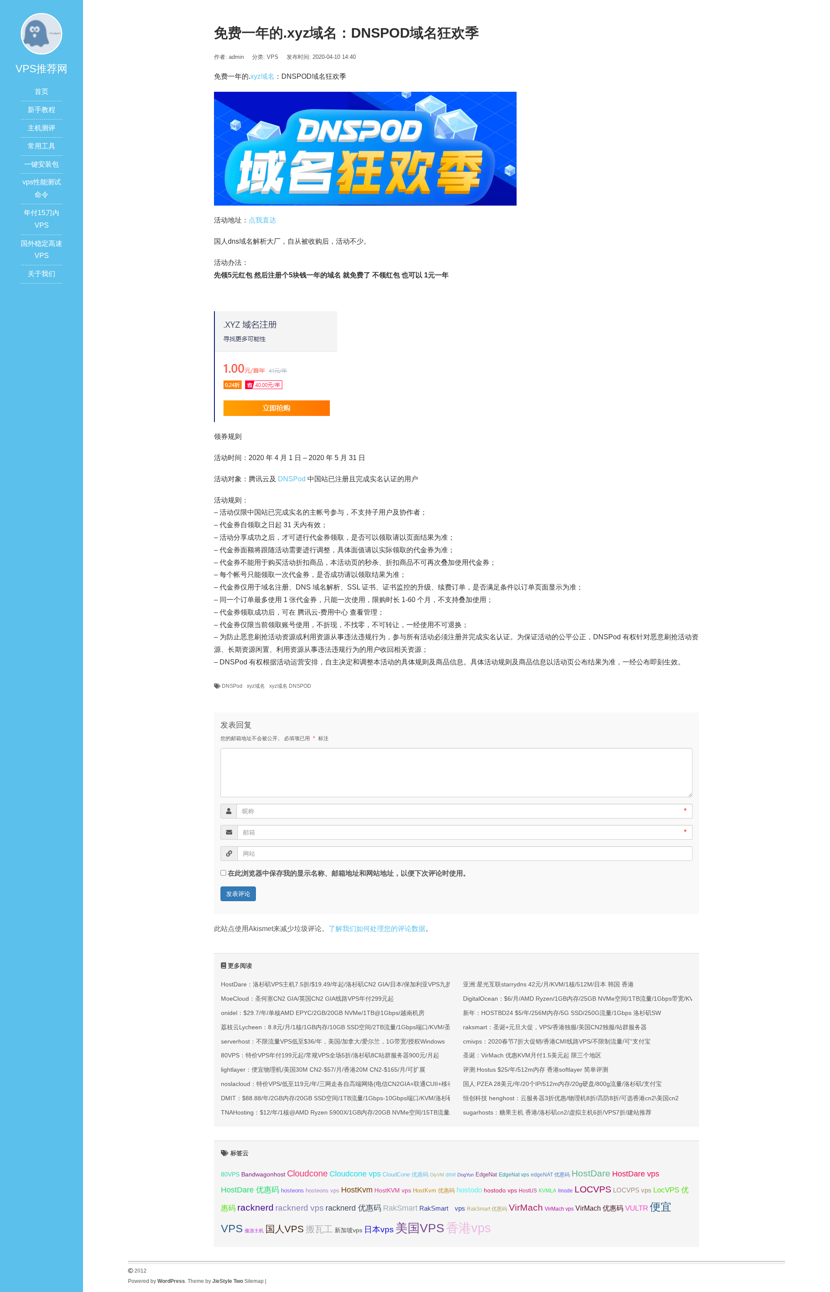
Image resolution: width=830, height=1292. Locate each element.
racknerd (255, 1207)
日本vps (379, 1229)
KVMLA (547, 1191)
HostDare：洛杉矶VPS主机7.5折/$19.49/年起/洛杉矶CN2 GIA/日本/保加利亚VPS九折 (336, 984)
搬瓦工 (319, 1229)
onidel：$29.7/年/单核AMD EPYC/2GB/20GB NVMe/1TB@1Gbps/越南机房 (323, 1012)
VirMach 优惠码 (599, 1208)
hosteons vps (322, 1190)
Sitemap (254, 1281)
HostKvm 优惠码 (434, 1190)
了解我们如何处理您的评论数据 (377, 928)
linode (565, 1191)
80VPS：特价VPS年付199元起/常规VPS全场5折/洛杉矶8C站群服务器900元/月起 (330, 1055)
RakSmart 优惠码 (487, 1209)
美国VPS (420, 1228)
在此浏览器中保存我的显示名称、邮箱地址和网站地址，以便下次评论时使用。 (349, 873)
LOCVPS (593, 1189)
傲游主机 (254, 1230)
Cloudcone (307, 1173)
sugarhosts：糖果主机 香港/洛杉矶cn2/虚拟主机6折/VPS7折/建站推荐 (557, 1112)
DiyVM (437, 1174)
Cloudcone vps (355, 1174)
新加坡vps (348, 1230)
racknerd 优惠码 (353, 1208)
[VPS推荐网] (41, 33)
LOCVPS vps (632, 1190)
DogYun (465, 1174)
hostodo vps (500, 1190)
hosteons (292, 1190)
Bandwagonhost (263, 1174)
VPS (272, 57)
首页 (41, 91)
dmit (451, 1175)
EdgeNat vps (514, 1174)
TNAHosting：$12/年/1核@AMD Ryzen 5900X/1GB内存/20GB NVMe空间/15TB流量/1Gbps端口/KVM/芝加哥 (368, 1112)
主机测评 (41, 128)
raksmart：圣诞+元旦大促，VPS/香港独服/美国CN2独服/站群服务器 (555, 1027)
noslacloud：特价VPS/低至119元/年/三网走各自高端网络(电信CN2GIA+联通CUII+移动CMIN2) (348, 1083)
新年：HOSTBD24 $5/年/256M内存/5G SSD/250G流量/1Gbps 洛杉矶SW (562, 1012)
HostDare (590, 1173)
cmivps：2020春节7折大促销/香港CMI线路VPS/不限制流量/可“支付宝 (557, 1041)
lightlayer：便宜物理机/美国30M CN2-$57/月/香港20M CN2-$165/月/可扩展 (323, 1069)
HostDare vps (635, 1174)
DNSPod (292, 479)
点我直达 (262, 220)
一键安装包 (41, 164)
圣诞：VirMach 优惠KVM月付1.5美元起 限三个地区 (532, 1055)
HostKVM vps (392, 1190)
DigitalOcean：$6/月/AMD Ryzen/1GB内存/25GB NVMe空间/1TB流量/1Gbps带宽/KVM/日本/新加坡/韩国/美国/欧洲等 (621, 998)
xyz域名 (262, 76)
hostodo (469, 1190)
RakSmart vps (442, 1208)
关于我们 (41, 273)
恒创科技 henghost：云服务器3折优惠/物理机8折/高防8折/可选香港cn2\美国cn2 (571, 1098)
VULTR (636, 1208)
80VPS (230, 1174)
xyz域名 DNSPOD (290, 686)
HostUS (528, 1191)
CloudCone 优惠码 (405, 1174)
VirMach (526, 1207)
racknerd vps (299, 1207)
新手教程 (41, 109)
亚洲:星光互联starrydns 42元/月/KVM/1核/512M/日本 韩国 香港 (548, 984)
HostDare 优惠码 (250, 1190)
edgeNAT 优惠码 (550, 1174)
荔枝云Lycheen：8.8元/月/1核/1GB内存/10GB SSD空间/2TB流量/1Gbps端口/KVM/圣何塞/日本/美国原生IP (364, 1027)
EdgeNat (486, 1174)
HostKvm (357, 1190)
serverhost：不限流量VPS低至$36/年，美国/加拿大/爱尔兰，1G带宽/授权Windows (333, 1041)
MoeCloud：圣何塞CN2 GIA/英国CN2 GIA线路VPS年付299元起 (307, 998)
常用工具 (41, 146)
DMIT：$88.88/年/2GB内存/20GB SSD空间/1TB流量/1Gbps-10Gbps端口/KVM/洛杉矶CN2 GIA (349, 1098)
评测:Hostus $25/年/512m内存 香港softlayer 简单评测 (535, 1069)
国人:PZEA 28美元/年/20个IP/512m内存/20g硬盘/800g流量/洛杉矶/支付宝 (562, 1083)
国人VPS (284, 1229)
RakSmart (400, 1207)
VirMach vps (559, 1208)
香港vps (468, 1228)
